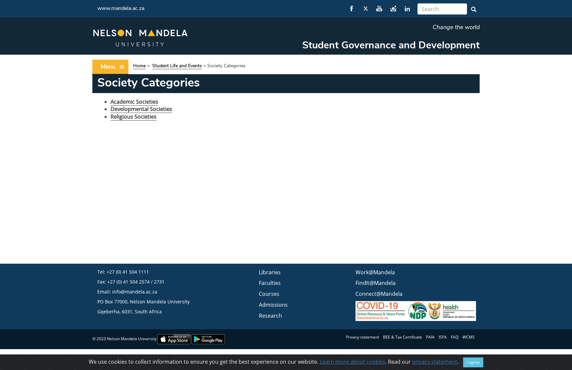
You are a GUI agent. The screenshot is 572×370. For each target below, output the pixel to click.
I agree (473, 362)
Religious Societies (134, 116)
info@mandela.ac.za (134, 292)
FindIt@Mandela (376, 283)
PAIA (430, 337)
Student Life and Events (177, 66)
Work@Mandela (375, 272)
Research (270, 315)
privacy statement (434, 361)
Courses (269, 293)
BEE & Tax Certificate (402, 337)
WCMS (468, 337)
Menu (108, 67)
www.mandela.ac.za (120, 8)
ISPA (443, 337)
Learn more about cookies (352, 361)
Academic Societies (134, 101)
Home (139, 66)
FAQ (454, 337)
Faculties (270, 283)
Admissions (273, 304)
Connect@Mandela (379, 293)
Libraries (270, 272)
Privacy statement (362, 337)
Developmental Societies (141, 109)
